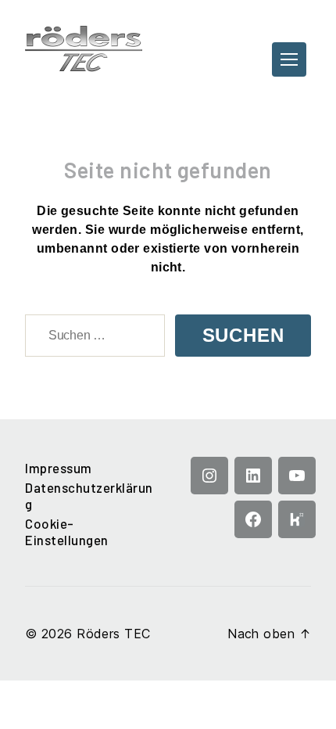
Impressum (58, 468)
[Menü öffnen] (289, 59)
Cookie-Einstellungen (67, 531)
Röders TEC (113, 633)
